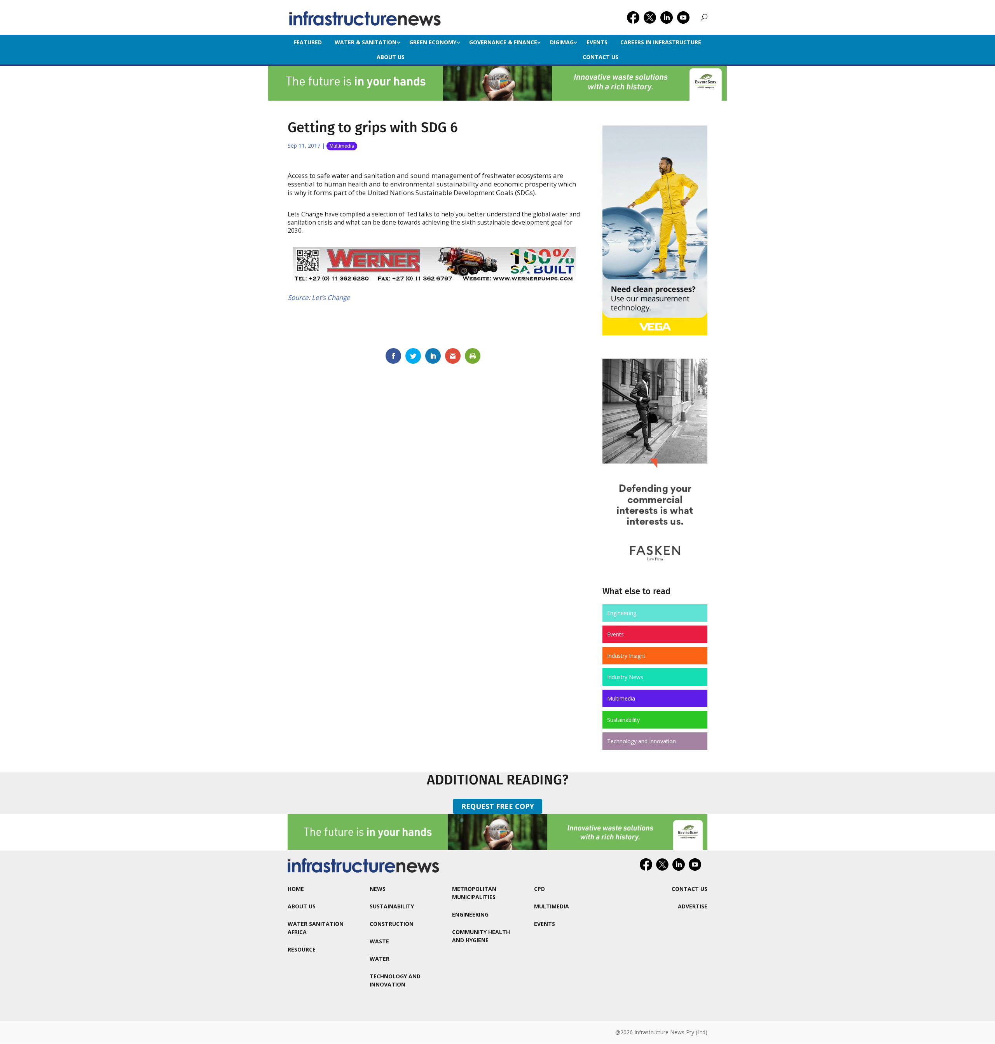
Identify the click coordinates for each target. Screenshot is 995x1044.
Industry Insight (626, 655)
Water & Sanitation (365, 42)
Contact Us (600, 57)
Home (296, 888)
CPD (539, 888)
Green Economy (432, 42)
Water (379, 958)
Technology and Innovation (641, 741)
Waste (379, 941)
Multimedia (342, 146)
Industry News (625, 677)
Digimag (562, 42)
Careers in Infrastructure (660, 42)
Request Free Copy (497, 806)
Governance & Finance (503, 42)
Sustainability (623, 719)
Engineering (621, 613)
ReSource (302, 949)
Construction (392, 923)
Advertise (692, 906)
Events (597, 42)
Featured (308, 42)
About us (391, 57)
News (378, 888)
